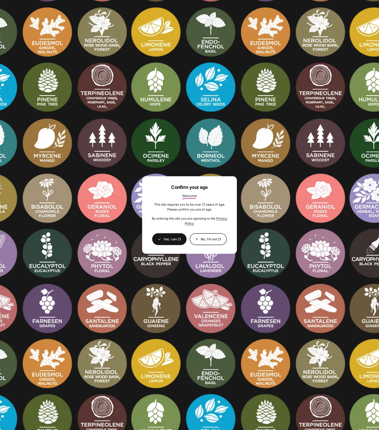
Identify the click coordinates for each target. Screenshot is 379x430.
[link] (208, 239)
